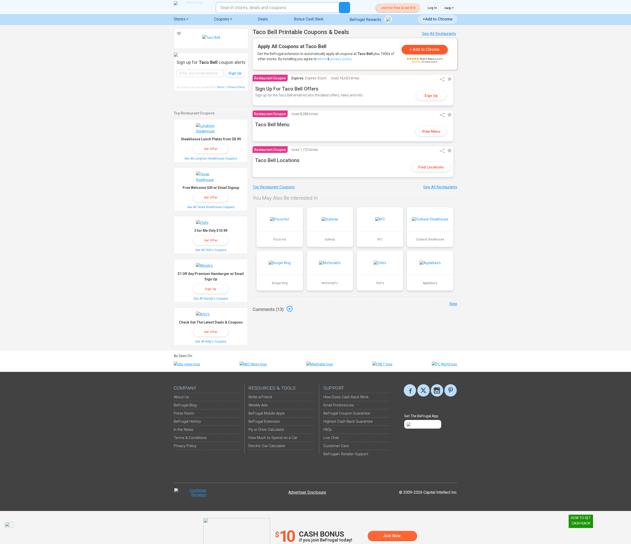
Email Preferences (338, 405)
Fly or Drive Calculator (266, 429)
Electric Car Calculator (266, 446)
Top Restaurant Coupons (274, 187)
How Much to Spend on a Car (272, 437)
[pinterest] (450, 390)
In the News (183, 429)
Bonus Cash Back (309, 19)
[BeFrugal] (192, 3)
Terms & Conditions (190, 437)
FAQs (327, 429)
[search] (344, 7)
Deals (263, 19)
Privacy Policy (236, 87)
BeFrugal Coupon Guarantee (346, 413)
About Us (181, 397)
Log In (432, 7)
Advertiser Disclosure (307, 492)
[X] (423, 390)
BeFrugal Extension (264, 421)
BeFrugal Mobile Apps (266, 413)
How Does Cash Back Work (345, 397)
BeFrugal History (187, 421)
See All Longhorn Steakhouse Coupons (210, 158)
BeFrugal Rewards (366, 19)
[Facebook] (410, 390)
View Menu (431, 131)
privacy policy (341, 59)
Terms (220, 87)
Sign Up (431, 96)
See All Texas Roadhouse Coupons (211, 207)
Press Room (184, 413)
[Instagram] (437, 390)
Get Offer (211, 149)
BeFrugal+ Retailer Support (345, 454)
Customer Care (336, 446)
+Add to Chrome (437, 19)
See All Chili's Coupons (211, 250)
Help (448, 8)
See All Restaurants (439, 33)
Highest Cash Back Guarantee (348, 421)
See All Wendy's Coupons (210, 298)
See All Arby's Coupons (211, 341)
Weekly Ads (258, 405)
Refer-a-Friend (260, 397)
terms (322, 59)
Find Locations (431, 167)
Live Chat (331, 437)
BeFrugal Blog (185, 405)
